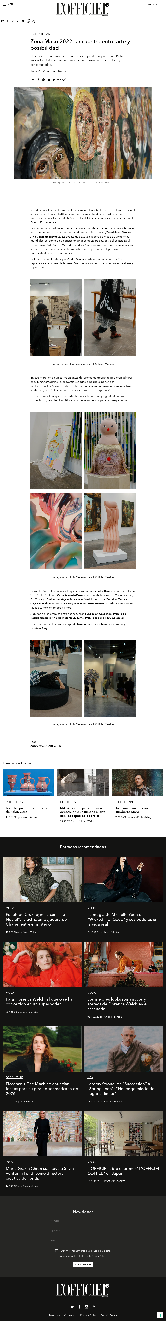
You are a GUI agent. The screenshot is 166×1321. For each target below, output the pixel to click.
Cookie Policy (109, 1315)
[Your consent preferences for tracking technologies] (160, 1315)
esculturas (36, 381)
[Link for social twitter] (72, 1307)
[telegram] (33, 21)
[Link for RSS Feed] (93, 1307)
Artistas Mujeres (62, 617)
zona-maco (38, 746)
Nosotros (54, 1315)
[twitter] (23, 21)
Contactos (70, 1315)
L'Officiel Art (41, 34)
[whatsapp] (28, 21)
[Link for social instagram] (86, 1307)
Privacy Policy (99, 1256)
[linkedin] (18, 21)
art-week (54, 746)
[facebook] (7, 21)
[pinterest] (13, 21)
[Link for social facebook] (79, 1307)
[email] (2, 21)
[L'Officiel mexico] (83, 9)
